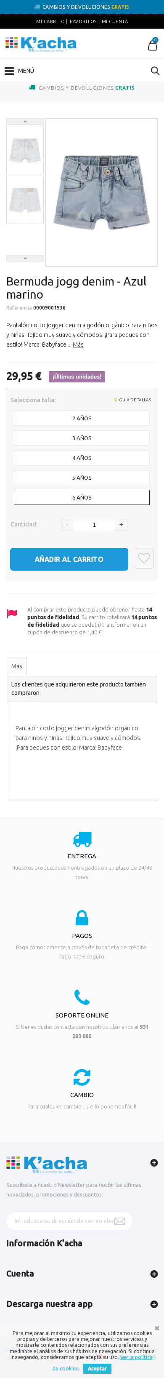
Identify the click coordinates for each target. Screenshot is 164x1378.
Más (78, 344)
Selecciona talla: (34, 400)
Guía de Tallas (134, 400)
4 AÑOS (82, 458)
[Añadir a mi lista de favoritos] (144, 558)
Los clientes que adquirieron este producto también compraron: (78, 688)
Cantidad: (24, 524)
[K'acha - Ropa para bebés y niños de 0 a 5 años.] (41, 44)
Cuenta (20, 1273)
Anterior (25, 121)
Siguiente (25, 258)
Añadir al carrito (69, 559)
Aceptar (97, 1368)
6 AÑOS (82, 497)
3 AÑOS (82, 438)
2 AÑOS (82, 418)
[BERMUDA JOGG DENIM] (25, 150)
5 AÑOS (82, 478)
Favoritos (83, 21)
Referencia (19, 307)
